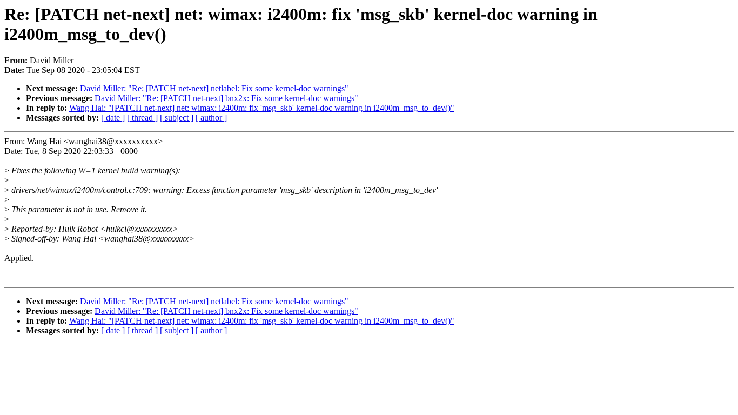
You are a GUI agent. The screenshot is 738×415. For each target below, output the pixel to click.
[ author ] (211, 117)
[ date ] (113, 117)
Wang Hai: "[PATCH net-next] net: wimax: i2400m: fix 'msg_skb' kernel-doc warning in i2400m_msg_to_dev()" (261, 107)
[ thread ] (142, 117)
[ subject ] (176, 117)
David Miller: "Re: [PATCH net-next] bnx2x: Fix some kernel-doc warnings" (226, 98)
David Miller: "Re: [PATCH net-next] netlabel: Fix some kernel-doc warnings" (214, 88)
